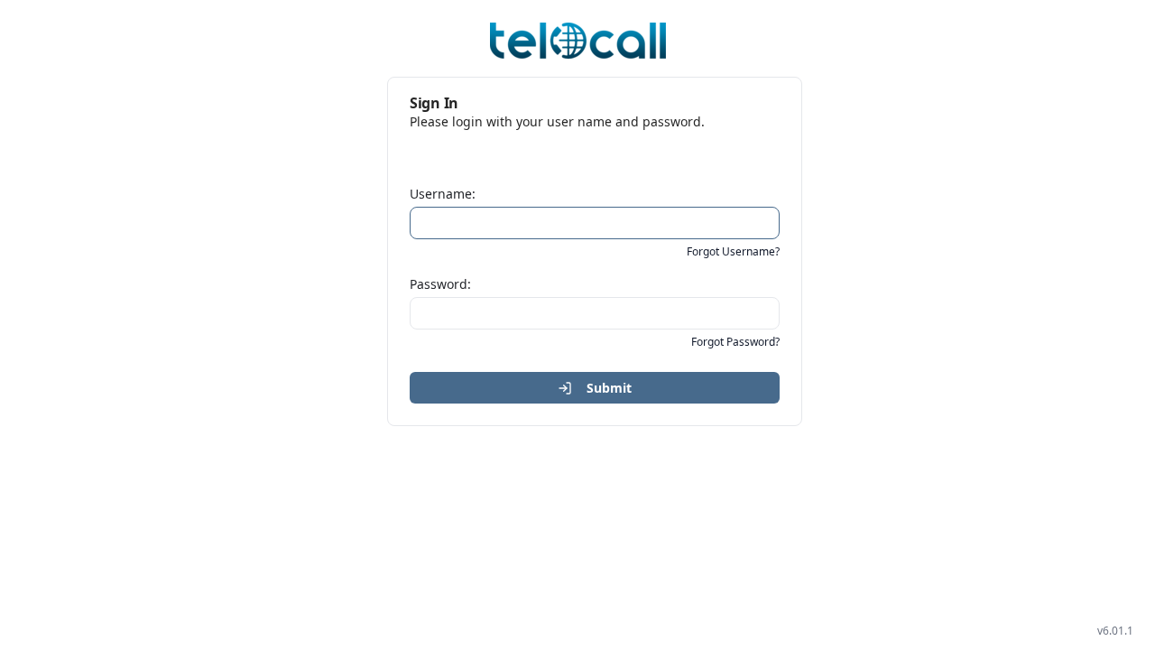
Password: (440, 283)
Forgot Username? (733, 251)
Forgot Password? (735, 341)
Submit (609, 387)
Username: (443, 193)
